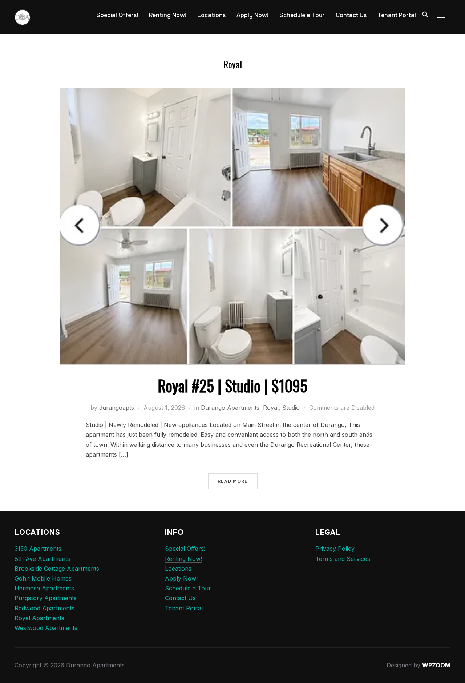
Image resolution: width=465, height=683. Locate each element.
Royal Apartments (39, 618)
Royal (271, 407)
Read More (233, 481)
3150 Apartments (38, 548)
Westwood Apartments (46, 627)
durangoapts (116, 407)
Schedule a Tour (302, 15)
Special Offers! (117, 15)
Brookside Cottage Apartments (57, 568)
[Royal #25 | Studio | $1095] (232, 92)
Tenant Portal (396, 15)
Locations (211, 15)
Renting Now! (167, 15)
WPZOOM (436, 665)
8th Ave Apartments (42, 558)
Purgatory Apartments (46, 598)
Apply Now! (252, 15)
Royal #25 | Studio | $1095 (232, 385)
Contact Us (351, 15)
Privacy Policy (335, 548)
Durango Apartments (230, 407)
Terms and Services (342, 558)
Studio (291, 407)
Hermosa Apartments (44, 588)
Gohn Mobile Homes (43, 578)
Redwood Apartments (44, 608)
